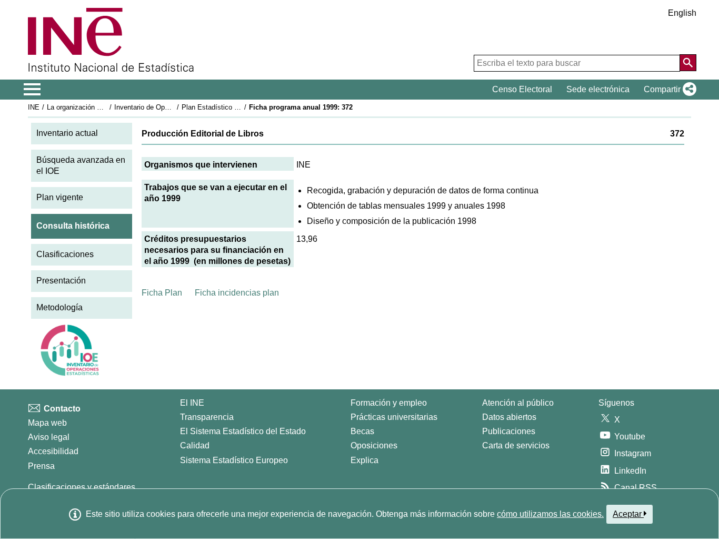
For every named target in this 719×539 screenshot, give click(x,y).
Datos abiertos (509, 417)
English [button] (682, 12)
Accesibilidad (53, 451)
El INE (192, 402)
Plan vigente (59, 197)
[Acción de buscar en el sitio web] (688, 62)
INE (33, 107)
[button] (668, 89)
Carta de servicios (516, 445)
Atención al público (518, 402)
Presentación (61, 280)
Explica (364, 460)
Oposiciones (374, 445)
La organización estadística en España (106, 107)
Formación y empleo (389, 402)
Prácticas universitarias (394, 417)
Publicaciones (508, 431)
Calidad (194, 445)
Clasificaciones (65, 254)
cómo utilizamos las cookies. (550, 513)
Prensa (41, 466)
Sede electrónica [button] (598, 89)
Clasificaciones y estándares (81, 487)
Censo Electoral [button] (522, 89)
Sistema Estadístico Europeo (234, 460)
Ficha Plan (162, 292)
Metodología (59, 307)
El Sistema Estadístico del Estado (243, 431)
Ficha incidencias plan (237, 292)
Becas (362, 431)
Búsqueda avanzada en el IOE (80, 165)
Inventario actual (67, 133)
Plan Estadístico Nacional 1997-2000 (238, 107)
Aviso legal (48, 437)
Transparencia (207, 417)
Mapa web (47, 422)
